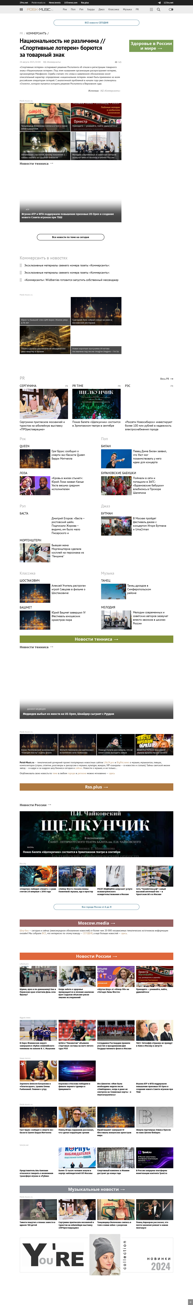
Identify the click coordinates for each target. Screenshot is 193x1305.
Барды (91, 9)
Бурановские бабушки (118, 473)
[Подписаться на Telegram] (159, 2)
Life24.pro (109, 762)
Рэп (81, 9)
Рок (65, 9)
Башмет (26, 607)
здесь (112, 773)
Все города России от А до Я (96, 906)
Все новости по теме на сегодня (70, 237)
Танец (105, 580)
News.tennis (55, 2)
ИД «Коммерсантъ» (52, 62)
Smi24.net (24, 1145)
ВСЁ (44, 933)
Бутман (107, 513)
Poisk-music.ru (26, 101)
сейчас (78, 768)
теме (55, 773)
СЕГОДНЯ (87, 933)
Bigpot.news (25, 1017)
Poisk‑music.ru (38, 2)
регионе (82, 773)
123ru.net (168, 2)
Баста (24, 513)
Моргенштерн (30, 540)
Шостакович (30, 580)
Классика (113, 9)
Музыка (127, 9)
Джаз (102, 9)
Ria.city (23, 863)
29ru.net (24, 2)
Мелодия (108, 607)
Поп (73, 9)
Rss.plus (85, 2)
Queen (24, 446)
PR (137, 9)
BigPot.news (123, 762)
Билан (106, 446)
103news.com (70, 2)
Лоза (23, 473)
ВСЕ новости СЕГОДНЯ (96, 22)
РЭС (127, 386)
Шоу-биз (24, 930)
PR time (77, 386)
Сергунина (28, 386)
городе (71, 773)
